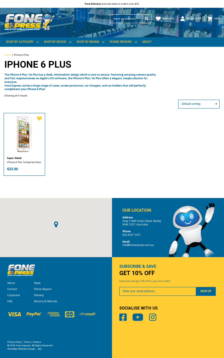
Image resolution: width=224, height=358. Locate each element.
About (147, 42)
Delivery (39, 295)
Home (7, 55)
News (37, 283)
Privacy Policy (14, 342)
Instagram (152, 317)
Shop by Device (55, 42)
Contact (12, 289)
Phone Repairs (121, 42)
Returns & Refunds (45, 301)
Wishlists (168, 18)
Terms (27, 342)
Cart (217, 18)
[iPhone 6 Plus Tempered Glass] (24, 133)
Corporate (13, 295)
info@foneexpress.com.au (138, 245)
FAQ (9, 301)
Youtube (138, 317)
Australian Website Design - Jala (24, 349)
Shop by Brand (88, 42)
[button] (56, 224)
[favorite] (39, 118)
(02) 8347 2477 (131, 235)
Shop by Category (20, 42)
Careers (37, 342)
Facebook (123, 317)
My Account (194, 18)
